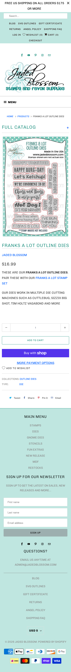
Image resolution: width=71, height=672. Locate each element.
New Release (35, 455)
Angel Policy (32, 29)
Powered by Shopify (52, 641)
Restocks (35, 468)
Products (23, 116)
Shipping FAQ (53, 29)
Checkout (35, 40)
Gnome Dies (35, 437)
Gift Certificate (50, 23)
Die (21, 384)
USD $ (33, 630)
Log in (16, 34)
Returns (15, 29)
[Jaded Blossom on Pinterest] (35, 55)
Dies (35, 431)
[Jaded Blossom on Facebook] (22, 55)
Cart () (53, 34)
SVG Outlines (27, 23)
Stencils (35, 443)
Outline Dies (28, 379)
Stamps (35, 425)
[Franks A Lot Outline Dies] (35, 187)
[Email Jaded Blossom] (49, 55)
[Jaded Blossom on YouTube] (28, 55)
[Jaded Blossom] (35, 77)
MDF (36, 461)
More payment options (35, 363)
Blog (12, 23)
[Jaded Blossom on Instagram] (42, 55)
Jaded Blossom (14, 255)
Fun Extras (35, 449)
